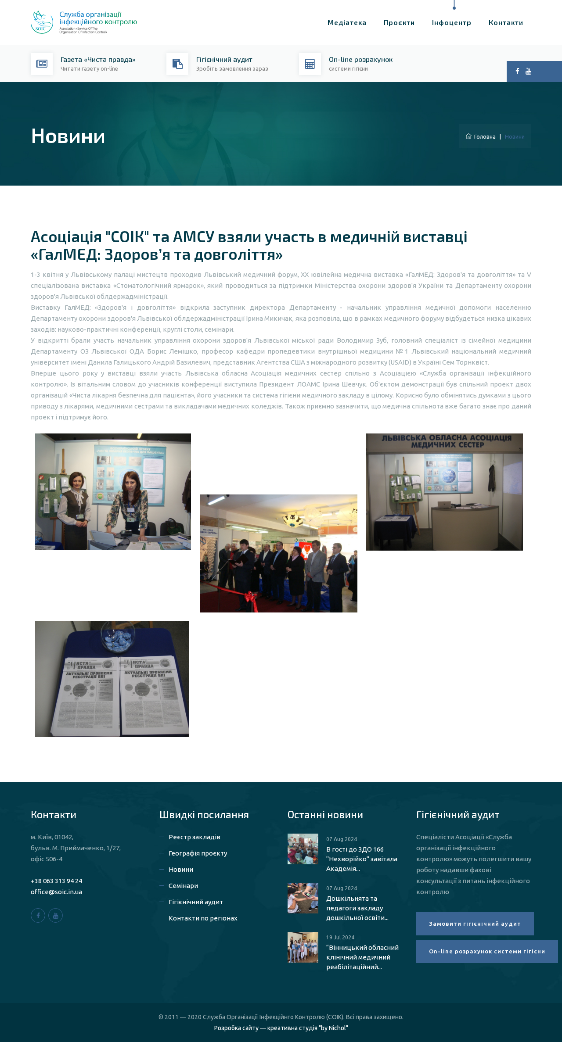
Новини (181, 869)
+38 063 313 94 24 (56, 880)
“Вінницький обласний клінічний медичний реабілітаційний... (362, 957)
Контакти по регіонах (203, 918)
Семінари (183, 885)
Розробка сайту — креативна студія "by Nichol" (281, 1027)
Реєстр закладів (194, 837)
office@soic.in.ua (56, 891)
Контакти (506, 22)
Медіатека (347, 22)
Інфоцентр (452, 22)
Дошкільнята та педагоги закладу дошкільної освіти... (357, 908)
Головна (484, 136)
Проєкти (399, 22)
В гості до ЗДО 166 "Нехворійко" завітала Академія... (361, 858)
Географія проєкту (198, 853)
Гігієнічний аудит (196, 902)
